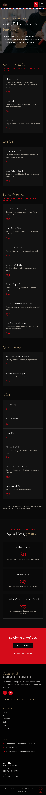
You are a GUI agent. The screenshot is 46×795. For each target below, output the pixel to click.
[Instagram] (10, 693)
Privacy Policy (8, 732)
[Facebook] (5, 693)
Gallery (5, 722)
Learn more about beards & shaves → (20, 199)
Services (6, 719)
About (5, 715)
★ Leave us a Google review (20, 699)
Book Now (23, 645)
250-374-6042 (25, 653)
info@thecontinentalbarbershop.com (20, 751)
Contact (6, 729)
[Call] (36, 4)
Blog (4, 725)
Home (5, 712)
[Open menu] (41, 4)
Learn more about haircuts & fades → (21, 70)
